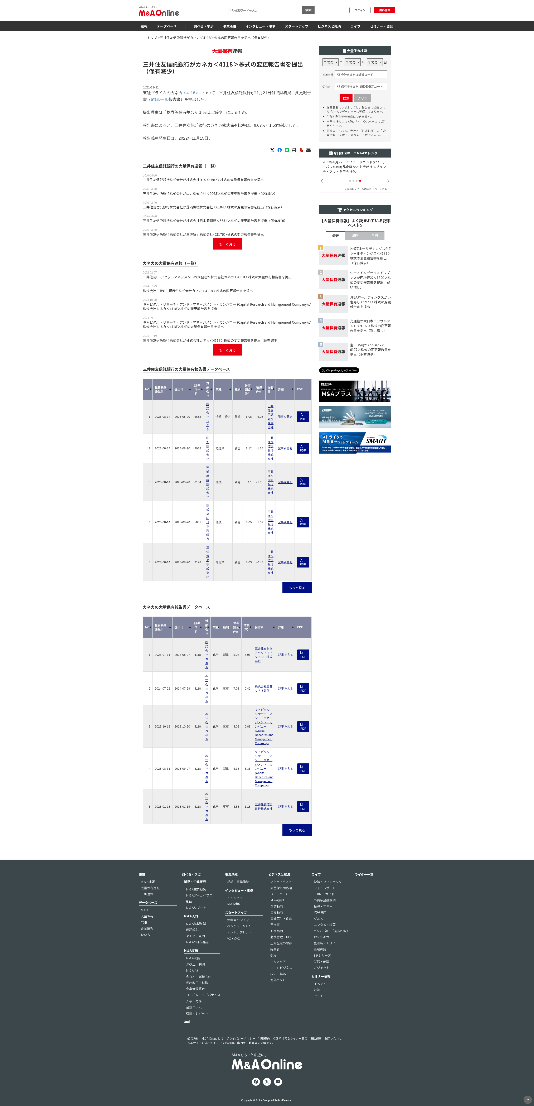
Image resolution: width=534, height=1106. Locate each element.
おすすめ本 (321, 937)
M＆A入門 (191, 916)
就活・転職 (321, 961)
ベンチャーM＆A (239, 926)
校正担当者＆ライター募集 (289, 1038)
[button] (350, 181)
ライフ (355, 26)
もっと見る (227, 243)
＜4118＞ (226, 64)
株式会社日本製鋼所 (207, 522)
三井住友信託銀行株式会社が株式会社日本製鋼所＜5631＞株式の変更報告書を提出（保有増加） (215, 220)
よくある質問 (195, 936)
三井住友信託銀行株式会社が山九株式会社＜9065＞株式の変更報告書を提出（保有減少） (210, 193)
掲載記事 (316, 1038)
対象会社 (327, 75)
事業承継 (229, 26)
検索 (308, 9)
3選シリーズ (322, 955)
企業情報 (147, 928)
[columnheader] (148, 389)
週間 (355, 235)
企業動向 (276, 906)
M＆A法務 (193, 958)
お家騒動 (276, 931)
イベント (320, 983)
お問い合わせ (333, 1038)
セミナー (320, 996)
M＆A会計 (193, 970)
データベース (167, 26)
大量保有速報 (150, 888)
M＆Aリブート (196, 907)
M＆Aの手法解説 (197, 942)
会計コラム (194, 1007)
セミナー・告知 (381, 26)
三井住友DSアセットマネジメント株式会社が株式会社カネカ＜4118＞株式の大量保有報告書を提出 (217, 276)
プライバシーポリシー (240, 1038)
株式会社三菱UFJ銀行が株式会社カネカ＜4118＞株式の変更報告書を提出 (198, 290)
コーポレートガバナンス (203, 994)
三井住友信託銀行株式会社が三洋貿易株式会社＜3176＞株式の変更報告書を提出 (203, 234)
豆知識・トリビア (326, 943)
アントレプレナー (239, 932)
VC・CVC (233, 938)
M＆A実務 (191, 950)
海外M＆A (277, 980)
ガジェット (321, 967)
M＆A (145, 910)
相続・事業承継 (238, 881)
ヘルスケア (278, 961)
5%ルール (160, 99)
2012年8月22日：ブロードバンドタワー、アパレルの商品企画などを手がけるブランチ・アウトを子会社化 (354, 167)
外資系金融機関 (325, 900)
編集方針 (193, 1038)
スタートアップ (296, 26)
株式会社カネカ (206, 655)
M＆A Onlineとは (212, 1038)
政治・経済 (278, 974)
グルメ (318, 918)
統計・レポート (197, 1013)
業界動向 (276, 912)
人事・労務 (194, 1001)
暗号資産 (320, 912)
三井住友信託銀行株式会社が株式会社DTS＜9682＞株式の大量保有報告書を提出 (203, 179)
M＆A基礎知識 (196, 923)
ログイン (360, 10)
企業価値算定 (195, 988)
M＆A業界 (277, 900)
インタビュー (236, 897)
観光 (273, 955)
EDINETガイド (324, 894)
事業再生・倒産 (281, 918)
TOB (144, 922)
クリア (363, 98)
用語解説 (192, 929)
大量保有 (147, 916)
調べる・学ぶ (204, 26)
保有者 (326, 86)
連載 (187, 1022)
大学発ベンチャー (239, 920)
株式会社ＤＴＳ (207, 416)
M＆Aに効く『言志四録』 (332, 931)
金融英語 (320, 949)
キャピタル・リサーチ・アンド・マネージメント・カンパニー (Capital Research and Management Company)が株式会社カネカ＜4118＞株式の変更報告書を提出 (227, 306)
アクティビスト (281, 881)
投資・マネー (323, 906)
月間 (374, 235)
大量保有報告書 (281, 888)
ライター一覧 (364, 874)
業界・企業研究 (195, 881)
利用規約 (264, 1038)
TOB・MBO (278, 894)
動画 (189, 901)
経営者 (275, 949)
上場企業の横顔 (281, 943)
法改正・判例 (195, 964)
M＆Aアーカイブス (199, 895)
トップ (152, 37)
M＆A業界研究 (196, 889)
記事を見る (285, 416)
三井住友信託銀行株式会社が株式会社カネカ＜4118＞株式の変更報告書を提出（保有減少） (212, 340)
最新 (335, 235)
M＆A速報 (148, 881)
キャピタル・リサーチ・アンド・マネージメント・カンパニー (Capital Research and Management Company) (264, 726)
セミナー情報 (321, 976)
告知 (317, 989)
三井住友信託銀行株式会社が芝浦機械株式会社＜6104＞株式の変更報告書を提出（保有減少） (213, 206)
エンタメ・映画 (325, 924)
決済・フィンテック (328, 881)
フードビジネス (281, 967)
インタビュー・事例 (261, 26)
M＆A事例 (234, 904)
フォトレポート (325, 888)
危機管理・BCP (281, 937)
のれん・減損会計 (198, 976)
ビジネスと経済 (329, 26)
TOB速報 (147, 894)
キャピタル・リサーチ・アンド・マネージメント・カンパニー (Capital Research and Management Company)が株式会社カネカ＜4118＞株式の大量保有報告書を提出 (227, 324)
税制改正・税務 (197, 982)
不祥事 (275, 924)
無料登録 (384, 10)
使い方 (145, 934)
